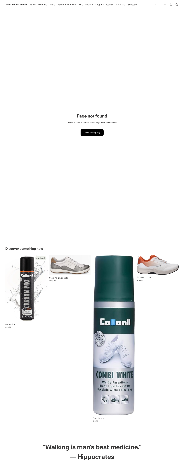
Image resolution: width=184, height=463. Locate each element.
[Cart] (177, 5)
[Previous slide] (53, 265)
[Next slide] (87, 265)
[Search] (165, 5)
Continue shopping (92, 132)
